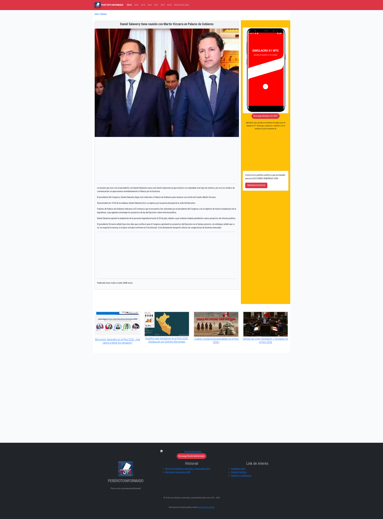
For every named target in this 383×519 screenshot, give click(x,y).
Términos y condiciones (241, 475)
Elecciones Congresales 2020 (177, 472)
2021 (156, 5)
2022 (163, 5)
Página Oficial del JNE (206, 507)
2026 (136, 5)
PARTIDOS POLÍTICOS (256, 185)
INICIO (129, 5)
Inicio (97, 14)
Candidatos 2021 (238, 468)
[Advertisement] (167, 160)
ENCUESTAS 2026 (181, 5)
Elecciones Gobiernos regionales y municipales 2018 (187, 468)
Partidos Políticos (239, 472)
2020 (150, 5)
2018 (143, 5)
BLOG (169, 5)
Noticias (103, 14)
